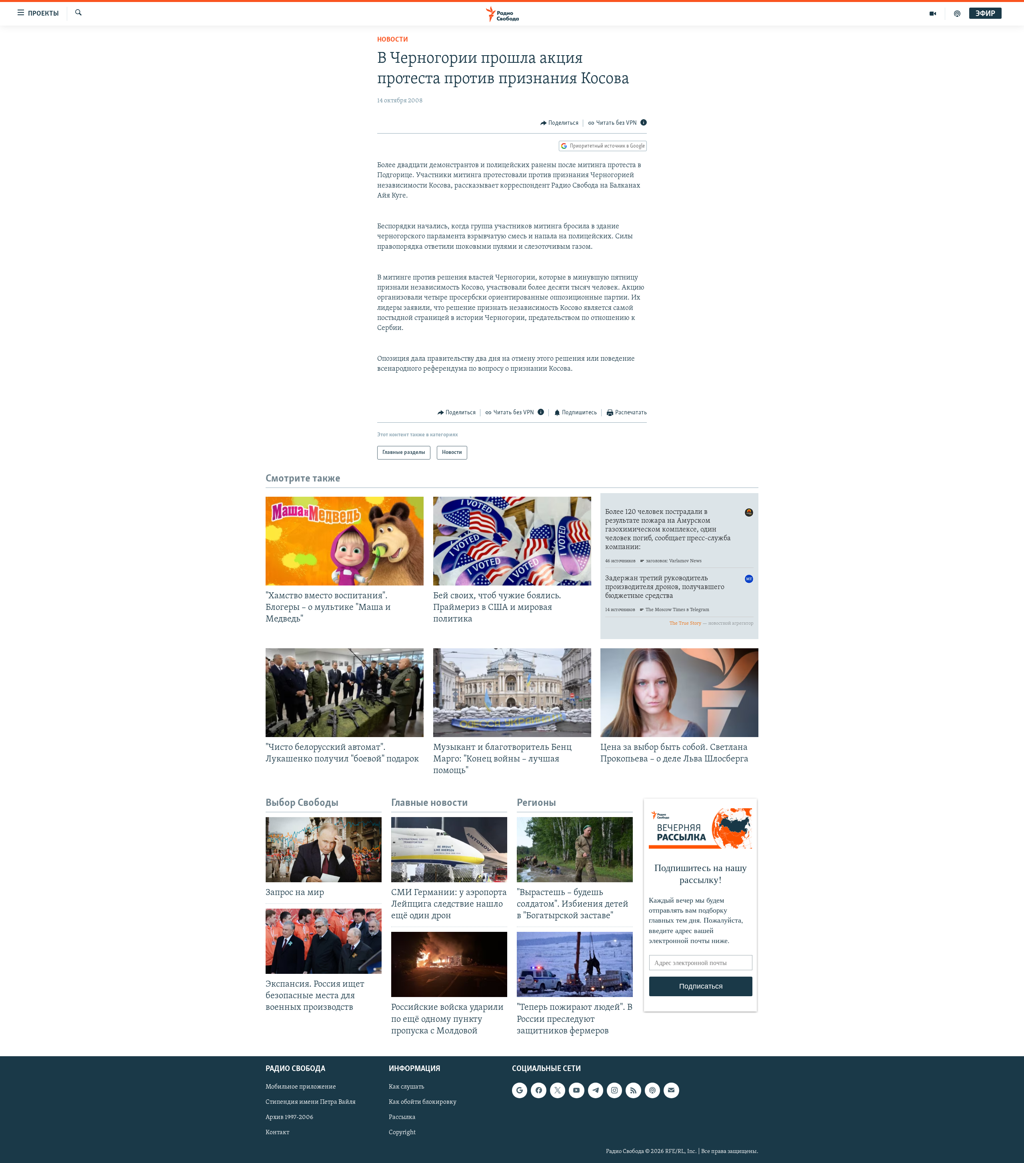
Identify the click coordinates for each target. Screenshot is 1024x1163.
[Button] (559, 123)
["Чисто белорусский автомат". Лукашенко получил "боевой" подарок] (345, 692)
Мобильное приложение (301, 1087)
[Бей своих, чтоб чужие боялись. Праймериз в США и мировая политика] (512, 541)
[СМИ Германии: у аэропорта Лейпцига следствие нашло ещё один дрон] (449, 849)
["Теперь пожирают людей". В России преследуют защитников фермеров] (575, 964)
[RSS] (633, 1090)
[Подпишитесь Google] (519, 1090)
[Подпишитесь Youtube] (576, 1090)
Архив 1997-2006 (289, 1117)
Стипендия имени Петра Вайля (311, 1102)
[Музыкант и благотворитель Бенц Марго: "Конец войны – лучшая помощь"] (512, 692)
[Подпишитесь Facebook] (538, 1090)
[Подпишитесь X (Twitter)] (557, 1090)
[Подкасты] (652, 1090)
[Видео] (933, 14)
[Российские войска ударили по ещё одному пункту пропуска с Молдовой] (449, 964)
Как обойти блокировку (422, 1102)
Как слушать (406, 1087)
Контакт (277, 1132)
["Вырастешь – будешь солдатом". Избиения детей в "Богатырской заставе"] (575, 849)
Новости (392, 40)
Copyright (402, 1132)
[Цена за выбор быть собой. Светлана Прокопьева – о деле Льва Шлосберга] (679, 692)
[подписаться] (671, 1090)
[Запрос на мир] (324, 849)
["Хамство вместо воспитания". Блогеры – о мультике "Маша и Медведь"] (345, 541)
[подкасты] (957, 14)
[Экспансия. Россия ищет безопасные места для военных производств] (324, 941)
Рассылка (402, 1117)
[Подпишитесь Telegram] (595, 1090)
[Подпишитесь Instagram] (614, 1090)
